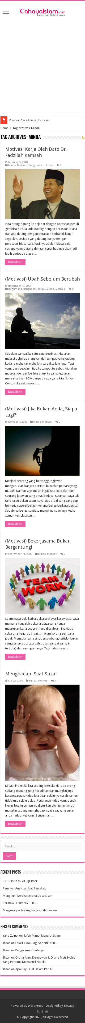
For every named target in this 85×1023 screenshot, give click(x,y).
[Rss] (38, 1011)
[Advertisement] (42, 69)
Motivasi (22, 165)
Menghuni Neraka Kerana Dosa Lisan (27, 895)
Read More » (15, 262)
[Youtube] (46, 1011)
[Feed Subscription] (83, 137)
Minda (12, 165)
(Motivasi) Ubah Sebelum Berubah (42, 279)
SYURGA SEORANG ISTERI (20, 903)
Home (4, 128)
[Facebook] (42, 1011)
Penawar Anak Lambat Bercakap (29, 120)
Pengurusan (36, 165)
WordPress (35, 1005)
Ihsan (6, 943)
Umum (49, 165)
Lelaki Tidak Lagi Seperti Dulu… (36, 943)
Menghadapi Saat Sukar (31, 674)
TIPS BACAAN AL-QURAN (20, 881)
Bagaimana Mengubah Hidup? (26, 288)
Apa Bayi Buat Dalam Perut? (34, 969)
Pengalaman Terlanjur (30, 950)
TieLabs (69, 1005)
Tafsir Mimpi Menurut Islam (42, 935)
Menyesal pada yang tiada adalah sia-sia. (30, 910)
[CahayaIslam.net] (42, 11)
